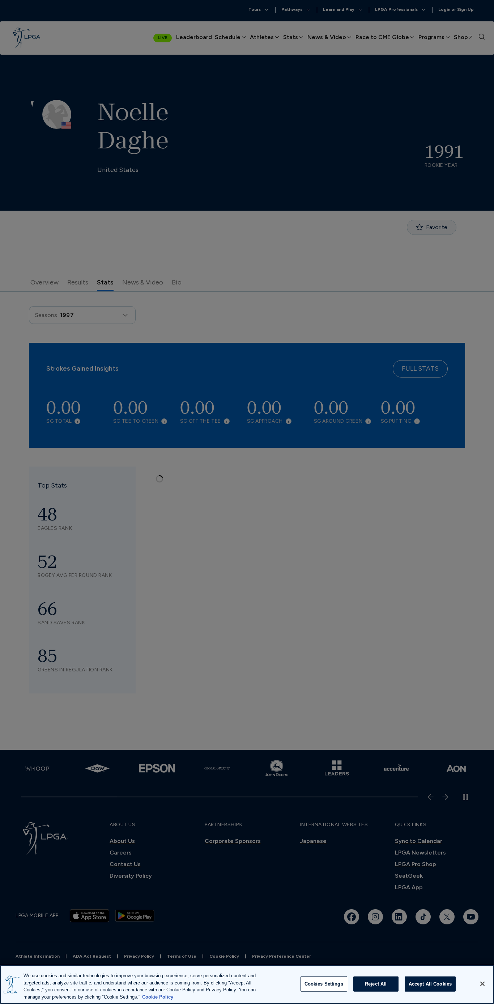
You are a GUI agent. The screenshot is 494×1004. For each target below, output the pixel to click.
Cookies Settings (324, 984)
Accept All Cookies (430, 984)
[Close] (482, 984)
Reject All (376, 984)
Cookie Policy (157, 996)
